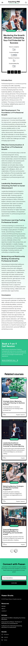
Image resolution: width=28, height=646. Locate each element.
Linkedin (6, 637)
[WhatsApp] (19, 72)
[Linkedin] (2, 637)
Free (19, 30)
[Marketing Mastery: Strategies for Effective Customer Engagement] (14, 472)
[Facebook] (8, 72)
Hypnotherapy (11, 30)
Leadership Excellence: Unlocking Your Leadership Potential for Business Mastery (13, 444)
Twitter (5, 640)
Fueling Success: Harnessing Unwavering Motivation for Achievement (11, 626)
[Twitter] (12, 72)
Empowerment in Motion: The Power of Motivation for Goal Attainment (11, 622)
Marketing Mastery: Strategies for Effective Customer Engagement (13, 487)
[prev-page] (12, 550)
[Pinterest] (15, 72)
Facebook (6, 634)
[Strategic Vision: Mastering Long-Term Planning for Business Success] (14, 387)
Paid (25, 421)
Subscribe (14, 583)
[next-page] (16, 550)
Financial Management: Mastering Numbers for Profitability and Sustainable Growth (12, 532)
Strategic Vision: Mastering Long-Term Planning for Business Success (14, 402)
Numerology (14, 397)
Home (4, 10)
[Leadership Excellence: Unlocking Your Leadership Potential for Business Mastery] (14, 429)
